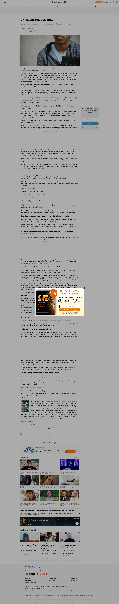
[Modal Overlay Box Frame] (59, 302)
